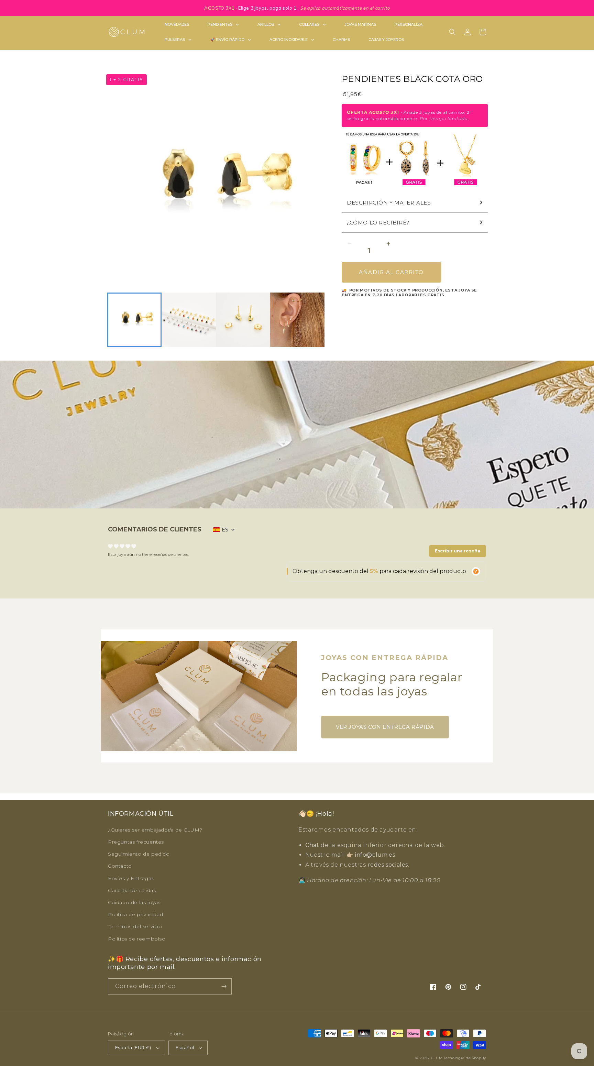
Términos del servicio (135, 926)
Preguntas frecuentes (136, 842)
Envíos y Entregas (131, 878)
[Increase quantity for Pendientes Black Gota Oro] (388, 244)
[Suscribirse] (223, 986)
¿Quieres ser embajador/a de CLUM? (155, 830)
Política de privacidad (135, 914)
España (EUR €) (133, 1047)
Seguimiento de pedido (139, 854)
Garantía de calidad (132, 890)
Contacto (120, 866)
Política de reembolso (137, 939)
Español (185, 1047)
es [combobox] (225, 530)
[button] (452, 32)
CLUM (437, 1058)
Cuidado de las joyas (134, 902)
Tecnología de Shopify (465, 1058)
